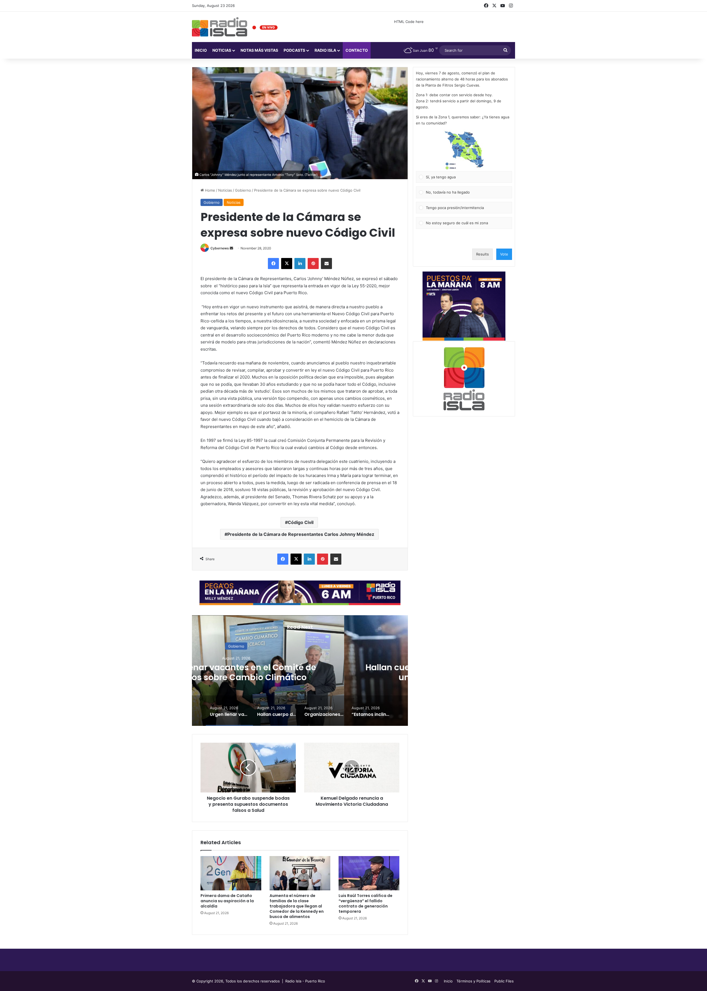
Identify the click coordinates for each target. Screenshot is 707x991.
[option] (300, 670)
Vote (504, 254)
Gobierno (243, 190)
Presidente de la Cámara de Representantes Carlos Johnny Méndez (300, 534)
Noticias (221, 50)
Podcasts (294, 50)
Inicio (201, 50)
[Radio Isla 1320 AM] (219, 26)
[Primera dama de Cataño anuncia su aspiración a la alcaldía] (231, 873)
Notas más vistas (259, 50)
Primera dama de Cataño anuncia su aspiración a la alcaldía (227, 901)
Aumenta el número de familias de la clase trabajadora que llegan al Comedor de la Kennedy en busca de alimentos (297, 906)
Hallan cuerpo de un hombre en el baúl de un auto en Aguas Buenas (300, 672)
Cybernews (219, 248)
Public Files (504, 981)
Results (482, 254)
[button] (464, 150)
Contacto (356, 50)
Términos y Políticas (473, 981)
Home (209, 190)
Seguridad (300, 646)
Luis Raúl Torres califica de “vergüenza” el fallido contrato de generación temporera (365, 903)
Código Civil (300, 522)
